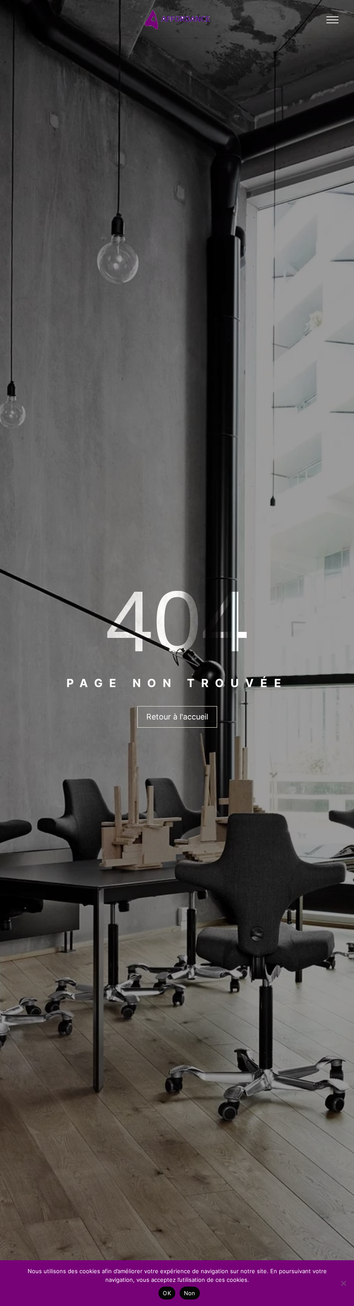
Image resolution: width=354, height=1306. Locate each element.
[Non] (343, 1283)
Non (190, 1293)
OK (167, 1293)
